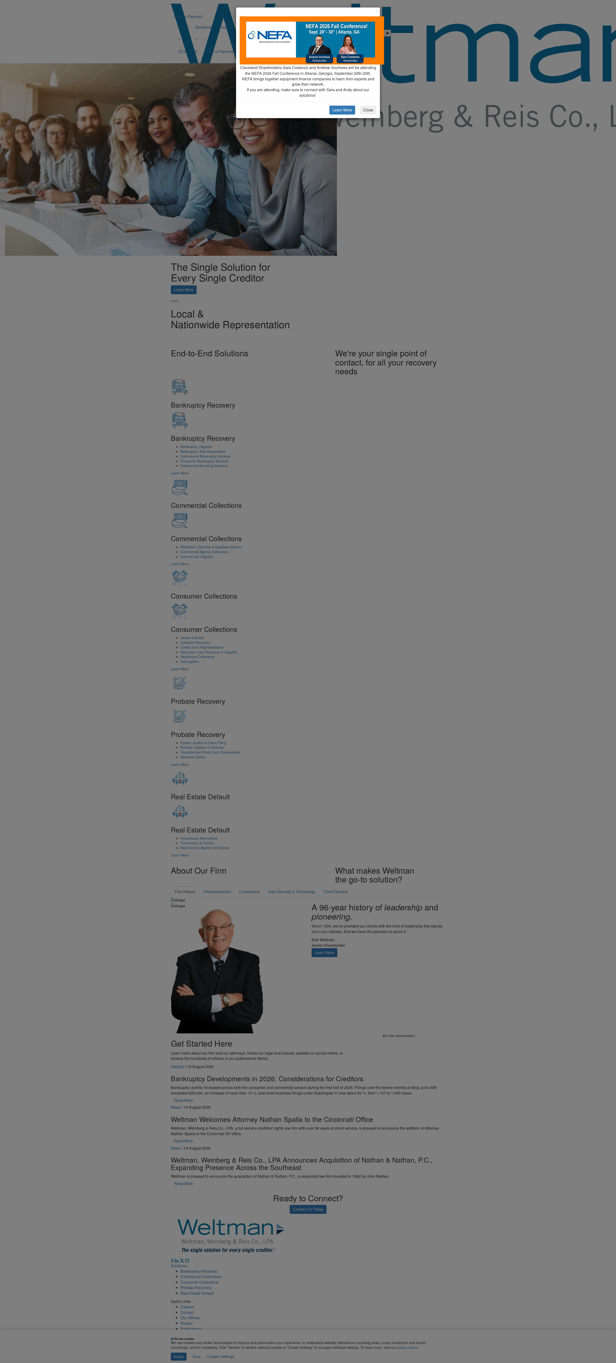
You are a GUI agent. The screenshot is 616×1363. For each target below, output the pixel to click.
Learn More (342, 110)
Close (368, 110)
